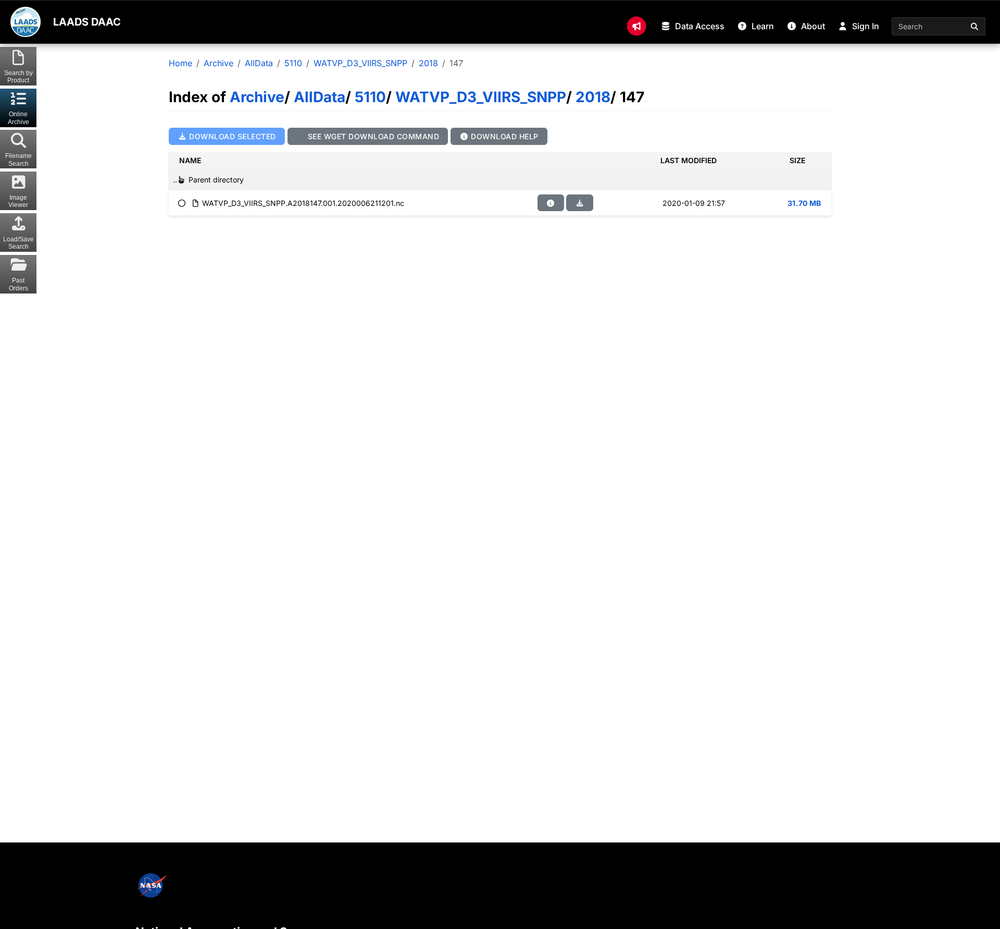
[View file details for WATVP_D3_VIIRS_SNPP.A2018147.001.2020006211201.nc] (551, 203)
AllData (259, 63)
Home (180, 63)
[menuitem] (636, 26)
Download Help (504, 136)
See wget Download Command (372, 136)
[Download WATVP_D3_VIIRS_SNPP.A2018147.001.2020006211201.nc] (579, 203)
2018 (428, 63)
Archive (218, 63)
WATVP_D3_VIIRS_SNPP (360, 63)
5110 (293, 63)
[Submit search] (975, 26)
